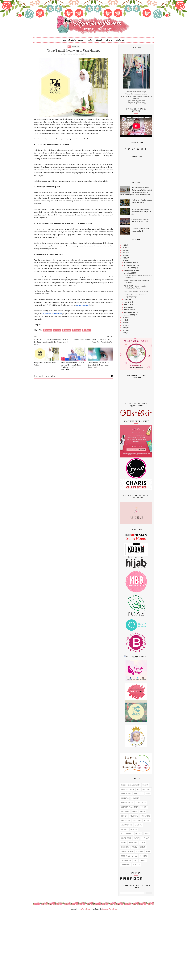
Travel (90, 40)
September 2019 (130, 270)
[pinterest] (145, 149)
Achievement (119, 40)
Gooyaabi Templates (109, 909)
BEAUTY (145, 785)
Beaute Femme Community (130, 785)
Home (64, 40)
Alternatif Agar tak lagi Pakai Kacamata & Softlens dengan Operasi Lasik (98, 365)
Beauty (80, 40)
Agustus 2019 (129, 273)
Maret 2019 (128, 310)
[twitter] (129, 149)
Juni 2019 (128, 302)
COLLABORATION (127, 803)
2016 (124, 323)
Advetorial (108, 40)
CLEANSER (135, 798)
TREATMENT (125, 865)
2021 (124, 255)
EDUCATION (125, 812)
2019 (124, 260)
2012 (124, 333)
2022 (124, 253)
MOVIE (136, 838)
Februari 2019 (129, 312)
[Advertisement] (65, 944)
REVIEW (134, 847)
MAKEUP (138, 834)
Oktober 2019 (129, 268)
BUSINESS (125, 798)
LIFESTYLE (138, 825)
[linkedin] (138, 149)
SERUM (142, 847)
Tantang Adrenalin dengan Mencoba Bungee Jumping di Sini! (141, 211)
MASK (146, 834)
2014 (124, 328)
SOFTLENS (143, 856)
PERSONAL (133, 843)
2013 (124, 330)
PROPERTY (125, 847)
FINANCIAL (134, 816)
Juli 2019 (127, 299)
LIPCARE (124, 829)
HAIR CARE (137, 820)
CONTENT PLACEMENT (129, 807)
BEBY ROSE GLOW (127, 789)
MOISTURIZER (126, 838)
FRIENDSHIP (125, 820)
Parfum (123, 843)
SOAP (148, 851)
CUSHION (144, 807)
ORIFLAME (145, 838)
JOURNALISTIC (126, 825)
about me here (142, 94)
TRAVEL (143, 860)
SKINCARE (139, 851)
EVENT (134, 812)
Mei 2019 (127, 304)
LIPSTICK (133, 829)
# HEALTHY (75, 47)
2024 (124, 248)
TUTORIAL (136, 865)
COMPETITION (141, 803)
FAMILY (142, 812)
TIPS (135, 860)
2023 (124, 250)
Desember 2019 (130, 263)
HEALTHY (147, 820)
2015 (124, 325)
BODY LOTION (126, 794)
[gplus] (133, 149)
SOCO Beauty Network (129, 856)
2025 (124, 245)
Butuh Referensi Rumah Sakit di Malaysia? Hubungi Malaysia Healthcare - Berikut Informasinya (72, 366)
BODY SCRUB (138, 794)
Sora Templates (84, 909)
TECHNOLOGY (126, 860)
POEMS (142, 843)
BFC (138, 789)
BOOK (148, 794)
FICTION (124, 816)
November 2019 (130, 265)
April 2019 (128, 307)
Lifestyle (99, 40)
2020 (124, 258)
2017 (124, 320)
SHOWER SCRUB (127, 851)
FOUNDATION (145, 816)
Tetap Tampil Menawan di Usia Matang (45, 364)
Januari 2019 (129, 315)
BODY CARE (146, 789)
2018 (124, 317)
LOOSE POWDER (126, 834)
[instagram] (142, 149)
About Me (72, 40)
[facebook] (125, 149)
